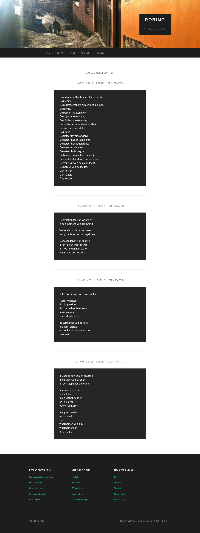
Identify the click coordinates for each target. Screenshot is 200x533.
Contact (60, 53)
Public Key (119, 499)
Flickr (116, 476)
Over (73, 53)
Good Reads (120, 493)
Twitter (117, 488)
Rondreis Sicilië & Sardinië (41, 476)
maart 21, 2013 (84, 83)
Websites (76, 482)
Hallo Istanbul (35, 482)
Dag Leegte (34, 499)
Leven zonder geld (37, 493)
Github (117, 482)
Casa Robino (78, 493)
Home (47, 53)
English (101, 53)
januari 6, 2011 (84, 362)
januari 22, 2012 (85, 206)
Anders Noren (152, 521)
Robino (155, 19)
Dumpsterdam (36, 488)
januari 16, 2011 (85, 280)
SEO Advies (77, 488)
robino (100, 83)
